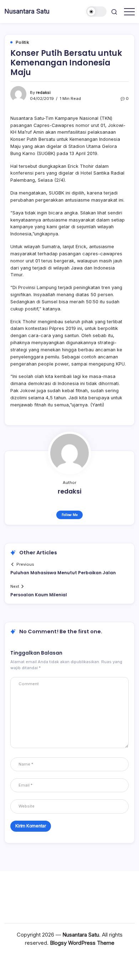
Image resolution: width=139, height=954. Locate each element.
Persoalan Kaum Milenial (38, 595)
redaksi (43, 92)
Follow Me (70, 515)
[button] (96, 11)
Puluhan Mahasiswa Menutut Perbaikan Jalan (63, 573)
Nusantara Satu (27, 11)
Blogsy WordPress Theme (82, 942)
